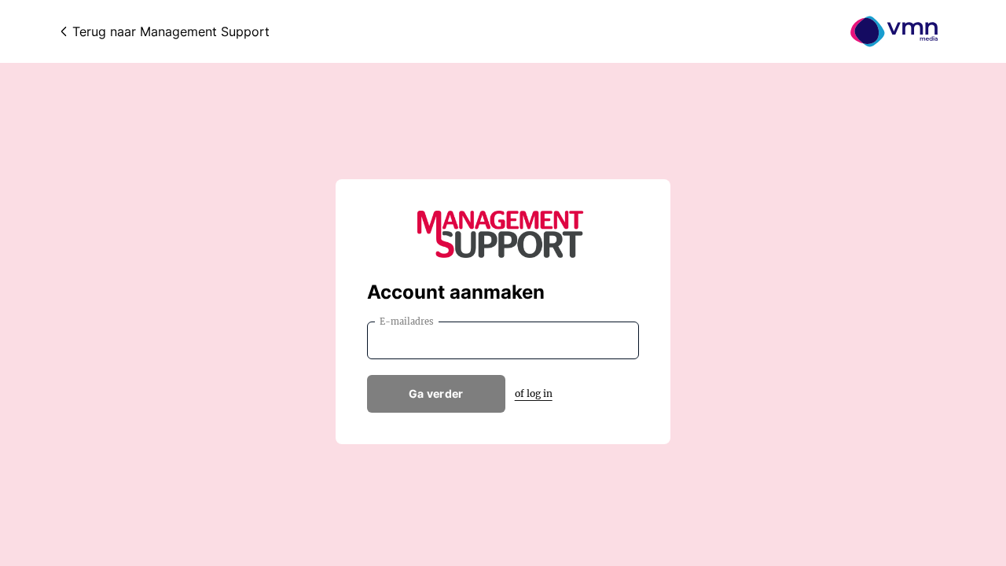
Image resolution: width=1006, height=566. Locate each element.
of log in (534, 393)
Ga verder (436, 393)
